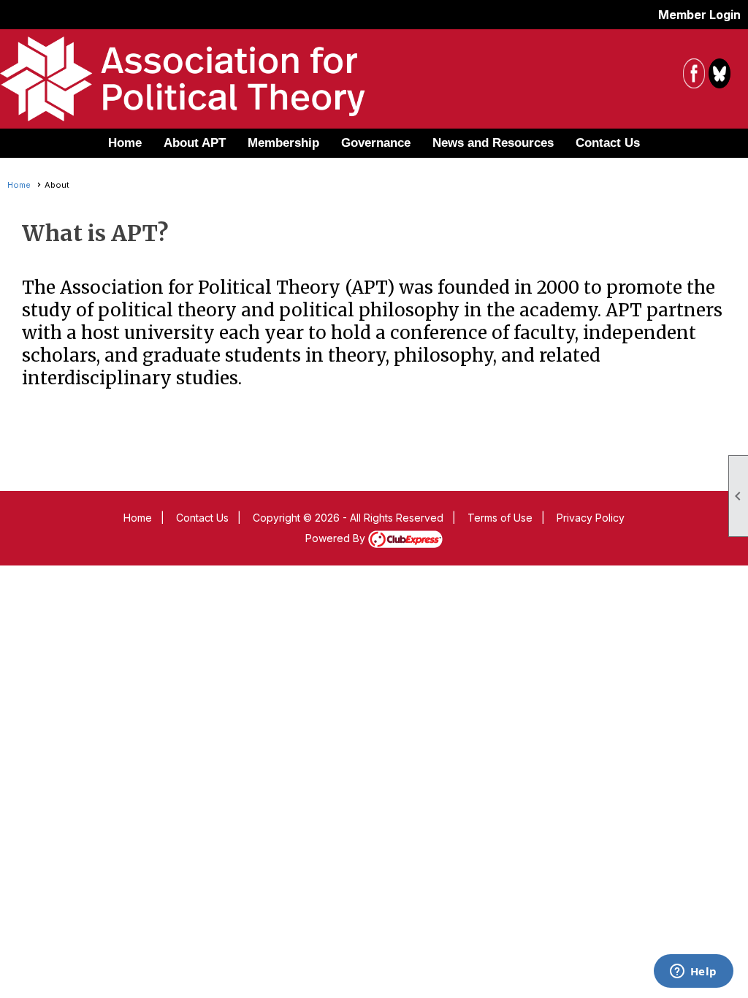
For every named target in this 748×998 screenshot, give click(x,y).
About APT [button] (195, 143)
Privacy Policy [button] (591, 517)
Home (125, 143)
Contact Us (608, 143)
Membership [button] (283, 143)
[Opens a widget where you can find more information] (693, 972)
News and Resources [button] (493, 143)
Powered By (336, 538)
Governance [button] (376, 143)
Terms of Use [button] (500, 517)
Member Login (699, 14)
